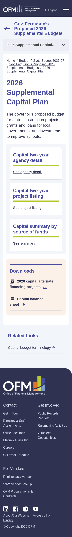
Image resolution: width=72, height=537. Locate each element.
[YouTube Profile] (35, 509)
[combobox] (36, 45)
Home (10, 60)
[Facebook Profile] (15, 509)
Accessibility (41, 515)
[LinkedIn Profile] (5, 509)
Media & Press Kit (15, 440)
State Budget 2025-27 (48, 60)
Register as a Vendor (17, 476)
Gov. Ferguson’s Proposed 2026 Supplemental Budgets (38, 28)
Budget (24, 60)
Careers (8, 447)
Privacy (8, 520)
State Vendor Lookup (17, 484)
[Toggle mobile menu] (66, 9)
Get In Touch (11, 413)
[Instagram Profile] (25, 509)
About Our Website (16, 515)
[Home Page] (24, 385)
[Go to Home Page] (21, 8)
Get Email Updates (16, 455)
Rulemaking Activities (52, 425)
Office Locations (14, 433)
